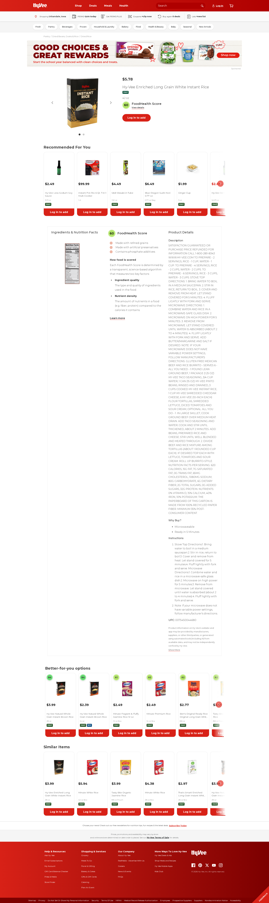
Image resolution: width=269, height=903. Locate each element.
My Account (50, 866)
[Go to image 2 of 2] (84, 134)
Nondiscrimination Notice (216, 900)
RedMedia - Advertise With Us (131, 860)
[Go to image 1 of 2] (80, 134)
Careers (121, 866)
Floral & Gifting (88, 866)
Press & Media (51, 877)
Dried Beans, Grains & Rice (65, 36)
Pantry (51, 27)
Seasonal (187, 27)
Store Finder (50, 882)
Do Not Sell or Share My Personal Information (68, 900)
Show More (174, 650)
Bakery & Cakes (88, 871)
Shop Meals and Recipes (165, 860)
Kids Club (159, 871)
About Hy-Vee (124, 855)
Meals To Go (86, 860)
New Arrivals (205, 27)
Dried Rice (86, 36)
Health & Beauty (156, 27)
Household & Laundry (104, 27)
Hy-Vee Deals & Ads (163, 855)
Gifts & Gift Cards (89, 877)
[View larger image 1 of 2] (81, 102)
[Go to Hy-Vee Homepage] (40, 5)
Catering (85, 882)
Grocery (84, 855)
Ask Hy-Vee (49, 855)
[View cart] (231, 6)
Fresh (38, 27)
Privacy (41, 900)
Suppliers (198, 900)
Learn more (117, 318)
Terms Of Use (107, 900)
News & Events (124, 871)
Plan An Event (87, 887)
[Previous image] (52, 103)
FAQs (120, 877)
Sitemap (32, 900)
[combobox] (181, 5)
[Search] (202, 5)
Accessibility (235, 900)
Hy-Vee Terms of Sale (158, 837)
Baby (173, 27)
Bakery (125, 27)
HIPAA (119, 900)
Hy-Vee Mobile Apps (163, 866)
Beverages (67, 27)
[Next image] (111, 103)
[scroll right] (220, 183)
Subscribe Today (178, 826)
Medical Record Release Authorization (141, 900)
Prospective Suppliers (182, 900)
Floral (138, 27)
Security (95, 900)
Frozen (83, 27)
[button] (138, 108)
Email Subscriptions (53, 860)
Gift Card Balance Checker (56, 871)
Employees (165, 900)
